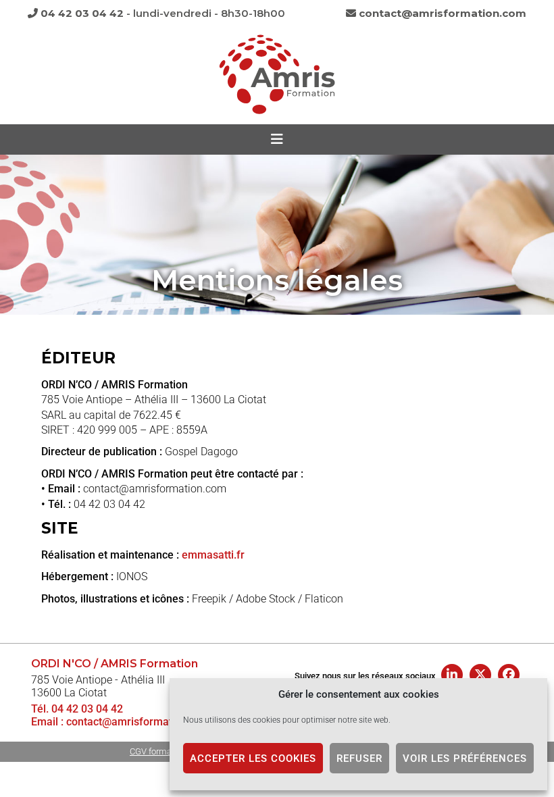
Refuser (359, 758)
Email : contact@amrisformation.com (121, 721)
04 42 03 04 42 (81, 13)
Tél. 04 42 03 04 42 (77, 708)
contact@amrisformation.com (441, 13)
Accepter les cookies (253, 758)
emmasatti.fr (213, 554)
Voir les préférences (465, 758)
